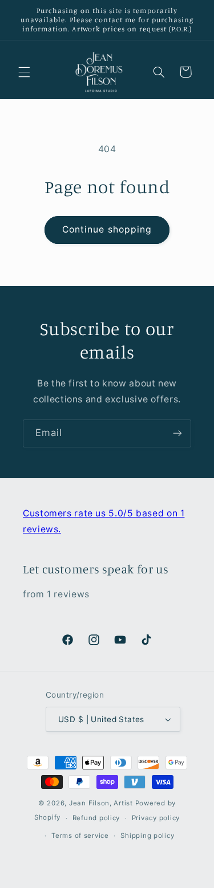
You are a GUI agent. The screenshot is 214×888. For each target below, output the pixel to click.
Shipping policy (147, 836)
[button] (24, 72)
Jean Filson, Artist (101, 803)
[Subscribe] (177, 433)
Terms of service (80, 836)
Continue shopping (107, 229)
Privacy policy (156, 818)
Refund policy (96, 818)
